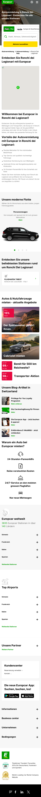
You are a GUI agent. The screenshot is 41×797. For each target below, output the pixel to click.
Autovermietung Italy (22, 52)
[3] (22, 250)
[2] (18, 250)
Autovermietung (8, 51)
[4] (26, 250)
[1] (14, 250)
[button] (18, 87)
